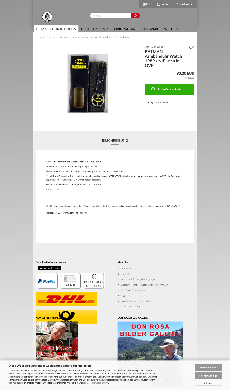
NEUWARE (150, 29)
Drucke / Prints (95, 29)
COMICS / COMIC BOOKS (56, 29)
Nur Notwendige (208, 375)
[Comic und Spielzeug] (47, 16)
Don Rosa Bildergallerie (133, 290)
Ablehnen (208, 382)
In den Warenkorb (169, 89)
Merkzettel (185, 4)
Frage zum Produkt (158, 102)
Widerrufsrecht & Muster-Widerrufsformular (144, 284)
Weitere (171, 29)
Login (164, 4)
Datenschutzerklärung (97, 382)
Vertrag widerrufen (50, 268)
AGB (123, 295)
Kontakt (125, 273)
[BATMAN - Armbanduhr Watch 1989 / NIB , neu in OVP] (88, 83)
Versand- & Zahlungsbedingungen (138, 279)
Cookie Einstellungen (131, 306)
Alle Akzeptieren (208, 367)
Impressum (126, 268)
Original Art (125, 29)
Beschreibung (115, 140)
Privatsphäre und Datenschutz (136, 301)
